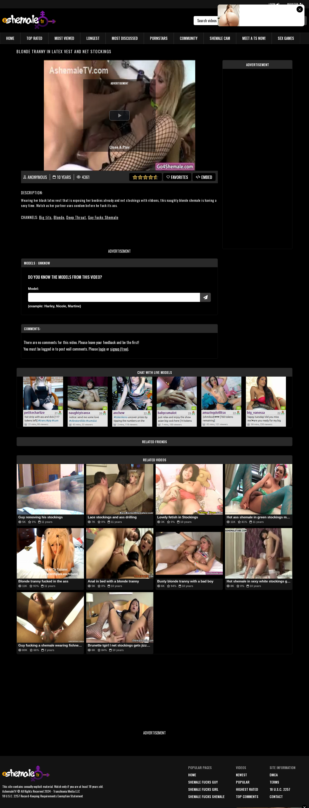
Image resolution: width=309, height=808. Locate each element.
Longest (93, 38)
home (192, 774)
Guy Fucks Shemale (103, 217)
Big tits (45, 217)
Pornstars (159, 38)
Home (10, 38)
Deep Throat (76, 217)
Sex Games (286, 38)
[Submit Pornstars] (205, 297)
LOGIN (272, 4)
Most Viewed (64, 38)
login (102, 349)
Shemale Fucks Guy (203, 781)
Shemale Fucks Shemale (206, 796)
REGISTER (292, 4)
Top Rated (34, 38)
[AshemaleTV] (29, 20)
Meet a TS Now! (254, 38)
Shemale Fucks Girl (203, 789)
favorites (179, 177)
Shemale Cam (220, 38)
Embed (206, 177)
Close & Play (119, 147)
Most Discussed (125, 38)
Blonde (59, 217)
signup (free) (119, 349)
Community (188, 38)
